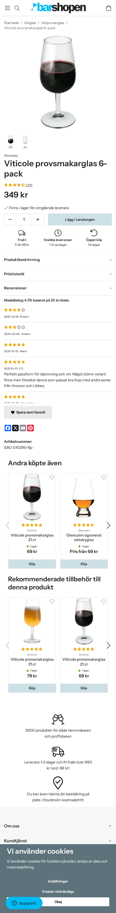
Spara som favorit (30, 412)
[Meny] (7, 8)
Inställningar (58, 881)
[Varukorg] (108, 8)
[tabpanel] (58, 349)
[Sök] (17, 8)
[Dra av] (10, 219)
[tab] (58, 260)
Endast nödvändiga (58, 891)
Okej (58, 902)
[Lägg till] (38, 219)
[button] (32, 563)
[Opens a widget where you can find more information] (24, 903)
